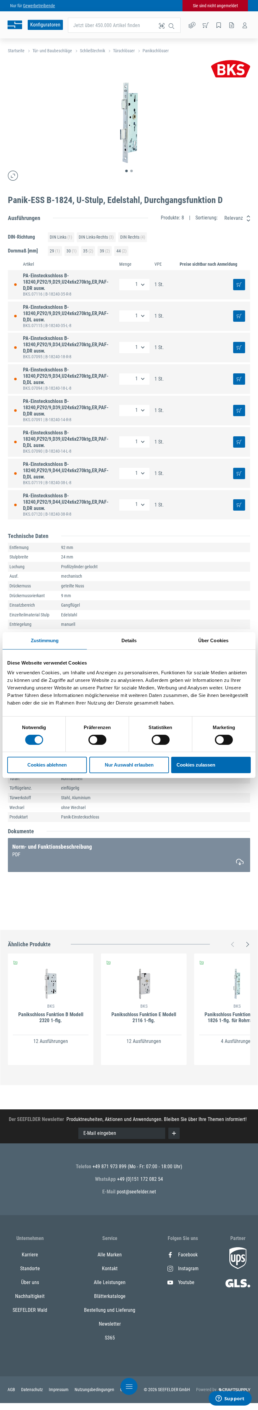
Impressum (59, 1389)
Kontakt (110, 1268)
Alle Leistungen (110, 1282)
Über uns (30, 1282)
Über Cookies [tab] (213, 640)
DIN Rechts (132, 237)
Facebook (188, 1255)
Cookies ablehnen (47, 764)
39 (105, 250)
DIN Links (61, 237)
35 (88, 250)
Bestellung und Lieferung (109, 1310)
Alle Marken (110, 1255)
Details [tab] (129, 640)
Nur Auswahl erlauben (129, 764)
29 (55, 250)
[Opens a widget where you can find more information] (230, 1399)
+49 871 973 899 (110, 1166)
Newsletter (110, 1324)
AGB (12, 1389)
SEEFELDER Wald (30, 1310)
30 (71, 250)
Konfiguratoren (45, 25)
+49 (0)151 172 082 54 (140, 1179)
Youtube (186, 1282)
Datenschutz (32, 1389)
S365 (110, 1338)
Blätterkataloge (110, 1296)
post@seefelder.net (136, 1192)
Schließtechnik (92, 50)
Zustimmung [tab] (45, 640)
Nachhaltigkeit (30, 1296)
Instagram (188, 1268)
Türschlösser (124, 50)
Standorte (30, 1268)
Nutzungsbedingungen (95, 1389)
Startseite (16, 50)
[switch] (97, 740)
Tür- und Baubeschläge (52, 50)
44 (121, 250)
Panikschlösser (156, 50)
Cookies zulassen (196, 764)
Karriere (30, 1255)
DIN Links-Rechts (96, 237)
